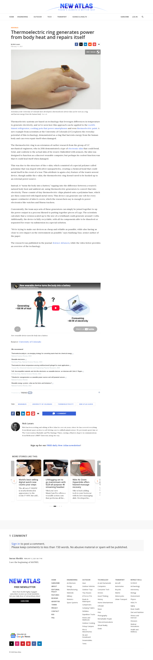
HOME (11, 17)
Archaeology (135, 586)
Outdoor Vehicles (88, 586)
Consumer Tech (103, 589)
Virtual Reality (102, 625)
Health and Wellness (134, 630)
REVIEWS (54, 598)
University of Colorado (30, 341)
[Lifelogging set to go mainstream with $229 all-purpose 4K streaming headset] (55, 468)
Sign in (16, 544)
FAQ (52, 618)
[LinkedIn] (85, 44)
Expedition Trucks (88, 614)
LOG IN (135, 17)
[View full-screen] (98, 52)
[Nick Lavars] (15, 426)
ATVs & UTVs (87, 596)
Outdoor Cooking (88, 623)
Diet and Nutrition (137, 612)
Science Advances (61, 243)
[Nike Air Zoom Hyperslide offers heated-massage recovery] (82, 468)
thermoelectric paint (87, 128)
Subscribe (25, 601)
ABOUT (54, 586)
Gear (84, 583)
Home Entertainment (105, 602)
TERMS (54, 605)
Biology (133, 593)
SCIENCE (134, 583)
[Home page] (76, 6)
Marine (117, 593)
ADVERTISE (55, 601)
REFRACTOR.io (136, 580)
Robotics (70, 599)
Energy (69, 586)
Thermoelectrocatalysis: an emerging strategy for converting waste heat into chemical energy (41, 353)
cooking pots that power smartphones (48, 128)
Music (100, 609)
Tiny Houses (86, 593)
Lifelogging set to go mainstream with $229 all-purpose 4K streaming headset (56, 483)
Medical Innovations (135, 625)
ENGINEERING (22, 17)
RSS (52, 614)
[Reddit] (90, 44)
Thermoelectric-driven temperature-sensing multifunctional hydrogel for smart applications (40, 365)
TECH (49, 17)
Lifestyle (101, 606)
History (100, 599)
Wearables (14, 27)
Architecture (71, 583)
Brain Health (135, 609)
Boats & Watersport (86, 600)
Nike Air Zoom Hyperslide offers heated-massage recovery (81, 483)
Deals (100, 628)
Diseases (134, 621)
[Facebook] (76, 44)
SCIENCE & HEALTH (79, 17)
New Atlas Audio (86, 404)
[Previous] (14, 481)
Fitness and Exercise (135, 616)
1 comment (61, 413)
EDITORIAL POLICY (55, 590)
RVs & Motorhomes (87, 630)
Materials (70, 593)
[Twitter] (81, 44)
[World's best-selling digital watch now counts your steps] (29, 468)
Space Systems (72, 602)
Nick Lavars (28, 423)
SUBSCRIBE (125, 17)
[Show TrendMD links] (99, 392)
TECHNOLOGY (103, 580)
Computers (102, 586)
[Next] (97, 481)
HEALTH (134, 602)
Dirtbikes (85, 611)
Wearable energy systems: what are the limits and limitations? (31, 383)
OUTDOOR (38, 17)
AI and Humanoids (104, 583)
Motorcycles (119, 596)
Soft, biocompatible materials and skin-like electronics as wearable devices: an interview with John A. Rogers (46, 371)
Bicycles (118, 589)
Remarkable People (105, 619)
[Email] (99, 44)
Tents (84, 644)
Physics (133, 599)
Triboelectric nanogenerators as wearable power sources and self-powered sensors (38, 377)
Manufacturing (72, 589)
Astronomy (135, 589)
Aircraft (117, 583)
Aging (133, 606)
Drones (100, 593)
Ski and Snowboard (86, 636)
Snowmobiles (87, 640)
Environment (135, 596)
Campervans (86, 605)
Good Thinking (103, 596)
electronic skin (75, 148)
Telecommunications (105, 622)
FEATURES (55, 595)
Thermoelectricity (65, 404)
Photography (102, 615)
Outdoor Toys (87, 589)
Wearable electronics (18, 359)
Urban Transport (121, 599)
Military (69, 596)
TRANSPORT (62, 17)
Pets (99, 612)
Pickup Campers (88, 626)
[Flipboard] (94, 44)
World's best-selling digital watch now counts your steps (28, 482)
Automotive (119, 586)
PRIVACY (54, 608)
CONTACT (55, 611)
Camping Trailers (88, 608)
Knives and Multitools (86, 619)
